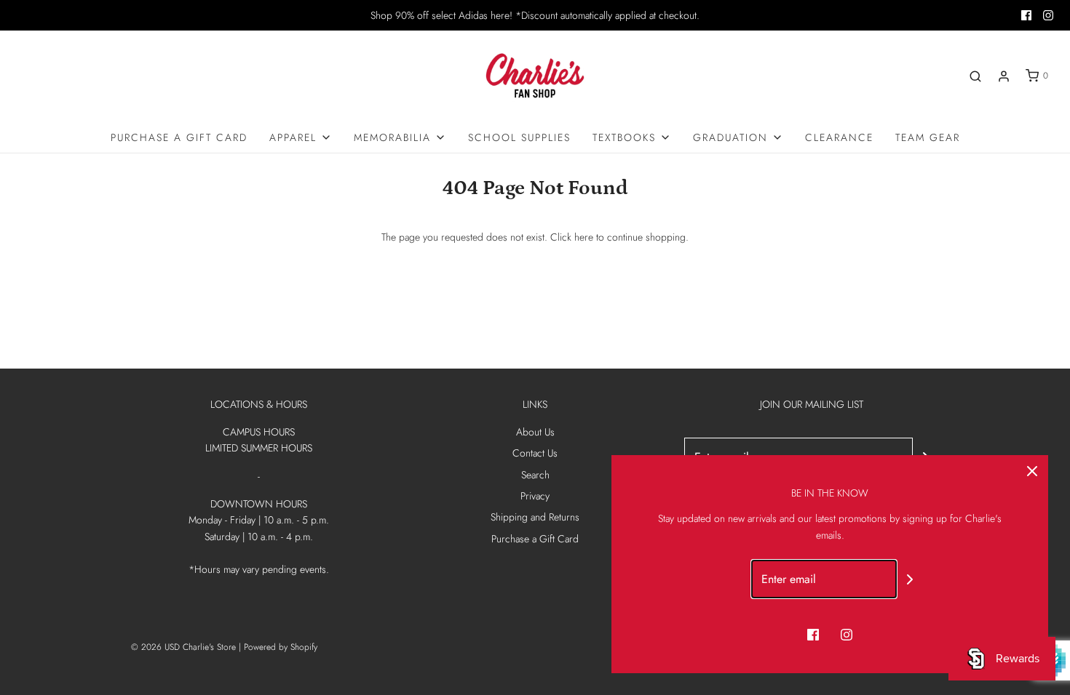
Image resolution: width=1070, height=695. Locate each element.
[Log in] (1003, 76)
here (583, 237)
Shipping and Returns (535, 517)
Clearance (839, 137)
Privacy (535, 496)
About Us (535, 432)
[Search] (975, 76)
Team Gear (927, 137)
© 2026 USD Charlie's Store (183, 647)
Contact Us (535, 453)
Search (535, 474)
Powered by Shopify (280, 647)
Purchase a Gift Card (179, 137)
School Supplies (519, 137)
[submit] (910, 579)
